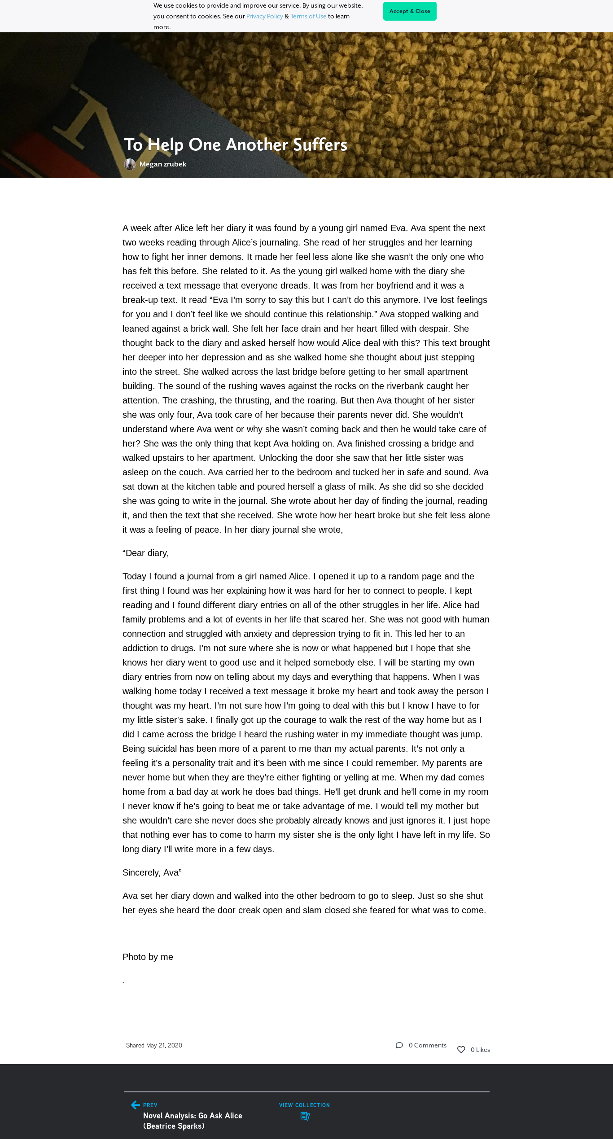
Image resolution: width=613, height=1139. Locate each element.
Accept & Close (410, 11)
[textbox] (306, 595)
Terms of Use (308, 16)
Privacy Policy (264, 16)
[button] (399, 1045)
